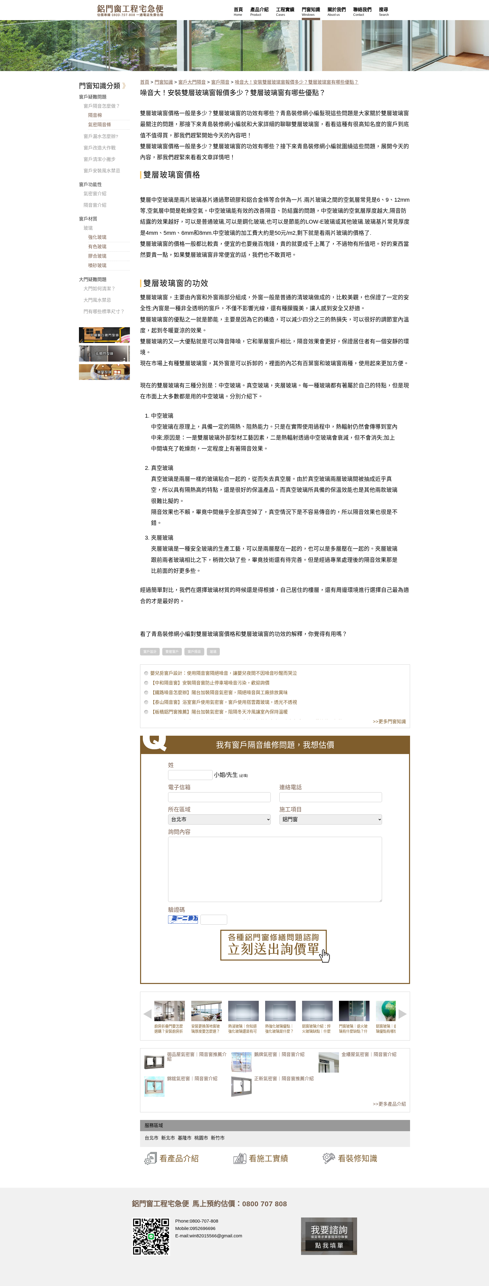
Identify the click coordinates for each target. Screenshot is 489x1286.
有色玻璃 (97, 246)
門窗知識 (164, 82)
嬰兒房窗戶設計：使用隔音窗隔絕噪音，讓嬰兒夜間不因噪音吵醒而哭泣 (223, 673)
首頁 (144, 82)
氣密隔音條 (99, 124)
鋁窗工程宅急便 (130, 10)
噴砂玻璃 (97, 265)
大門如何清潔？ (100, 288)
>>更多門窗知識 (389, 721)
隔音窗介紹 (95, 205)
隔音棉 (95, 115)
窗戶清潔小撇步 (100, 159)
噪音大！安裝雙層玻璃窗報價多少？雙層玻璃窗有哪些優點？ (297, 82)
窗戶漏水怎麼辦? (101, 136)
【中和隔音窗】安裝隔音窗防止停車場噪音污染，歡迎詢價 (209, 683)
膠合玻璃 (97, 256)
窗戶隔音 (220, 82)
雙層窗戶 (172, 651)
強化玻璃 (97, 237)
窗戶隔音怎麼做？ (102, 106)
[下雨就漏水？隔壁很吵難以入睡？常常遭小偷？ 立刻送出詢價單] (275, 946)
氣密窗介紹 (95, 193)
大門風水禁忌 (97, 300)
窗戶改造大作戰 (100, 148)
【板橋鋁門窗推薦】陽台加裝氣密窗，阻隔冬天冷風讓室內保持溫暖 (219, 712)
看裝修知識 (357, 1158)
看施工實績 (268, 1158)
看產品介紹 (179, 1158)
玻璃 (213, 651)
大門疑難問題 (92, 279)
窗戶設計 (150, 651)
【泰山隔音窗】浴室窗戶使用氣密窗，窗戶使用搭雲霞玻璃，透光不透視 (223, 702)
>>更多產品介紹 (389, 1104)
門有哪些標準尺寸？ (104, 311)
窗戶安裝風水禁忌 (102, 170)
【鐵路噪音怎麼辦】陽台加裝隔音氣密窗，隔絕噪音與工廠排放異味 (219, 692)
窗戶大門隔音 (192, 82)
